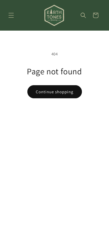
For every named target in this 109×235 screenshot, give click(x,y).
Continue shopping (55, 91)
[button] (11, 15)
